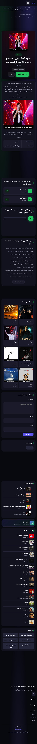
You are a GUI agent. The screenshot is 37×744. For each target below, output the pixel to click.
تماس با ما (33, 717)
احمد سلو (30, 448)
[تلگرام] (33, 694)
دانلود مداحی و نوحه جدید (10, 640)
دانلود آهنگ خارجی (10, 635)
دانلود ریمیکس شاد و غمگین (11, 646)
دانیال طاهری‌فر (18, 729)
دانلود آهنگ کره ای (26, 640)
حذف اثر (33, 720)
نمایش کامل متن (18, 282)
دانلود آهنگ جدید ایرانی (25, 14)
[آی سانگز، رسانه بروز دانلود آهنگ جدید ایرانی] (33, 3)
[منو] (28, 3)
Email (31, 425)
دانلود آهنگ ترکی (26, 645)
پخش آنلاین (21, 74)
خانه (34, 14)
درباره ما (33, 715)
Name (31, 417)
